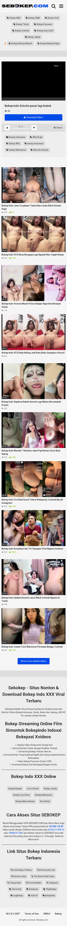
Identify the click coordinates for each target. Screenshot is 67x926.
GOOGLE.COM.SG (56, 829)
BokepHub (50, 895)
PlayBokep (50, 889)
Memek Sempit (40, 150)
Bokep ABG (15, 18)
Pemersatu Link (47, 870)
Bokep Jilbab (33, 37)
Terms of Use (32, 913)
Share (59, 127)
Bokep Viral (53, 18)
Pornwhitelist (34, 882)
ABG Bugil (37, 137)
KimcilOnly (45, 801)
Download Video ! (34, 117)
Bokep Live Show (21, 795)
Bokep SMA (34, 18)
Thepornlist (15, 882)
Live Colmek (33, 788)
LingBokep (18, 895)
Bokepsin (33, 889)
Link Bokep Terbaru (22, 870)
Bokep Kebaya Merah (21, 43)
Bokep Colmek (21, 30)
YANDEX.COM (15, 833)
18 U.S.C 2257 (13, 913)
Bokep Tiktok (22, 24)
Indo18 (34, 895)
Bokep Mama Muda (25, 801)
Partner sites (20, 876)
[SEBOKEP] (25, 6)
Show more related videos (33, 661)
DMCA (46, 913)
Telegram (53, 882)
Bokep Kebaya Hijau (50, 43)
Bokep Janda (50, 788)
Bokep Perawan (44, 24)
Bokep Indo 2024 (44, 30)
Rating (58, 913)
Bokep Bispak (15, 788)
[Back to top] (61, 920)
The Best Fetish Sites (44, 876)
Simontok (16, 889)
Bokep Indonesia (17, 137)
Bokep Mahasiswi (17, 150)
